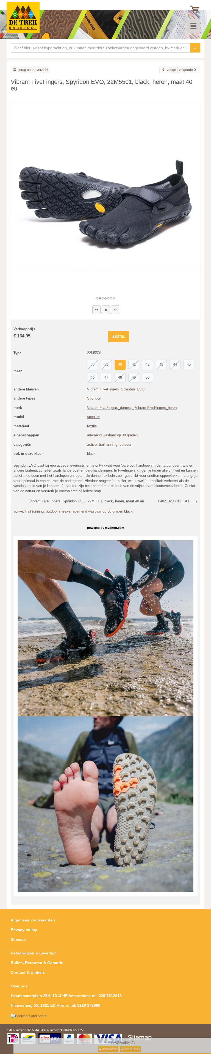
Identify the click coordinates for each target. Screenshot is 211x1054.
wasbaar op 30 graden (120, 435)
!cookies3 (109, 1049)
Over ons (19, 986)
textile (92, 426)
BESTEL (118, 337)
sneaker (93, 417)
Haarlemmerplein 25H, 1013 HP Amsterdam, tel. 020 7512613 (66, 996)
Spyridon (94, 398)
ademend (94, 435)
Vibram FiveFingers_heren (156, 408)
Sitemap (18, 939)
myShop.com (114, 527)
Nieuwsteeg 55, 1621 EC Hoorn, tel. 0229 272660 (55, 1005)
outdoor (125, 444)
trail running (108, 444)
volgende (186, 70)
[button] (96, 309)
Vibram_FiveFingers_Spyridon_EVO (116, 389)
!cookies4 (132, 1049)
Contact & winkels (28, 972)
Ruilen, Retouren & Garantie (37, 963)
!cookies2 (126, 1043)
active (92, 444)
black (91, 454)
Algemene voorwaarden (33, 920)
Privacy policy (24, 930)
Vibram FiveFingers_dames (109, 408)
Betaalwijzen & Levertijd (33, 953)
